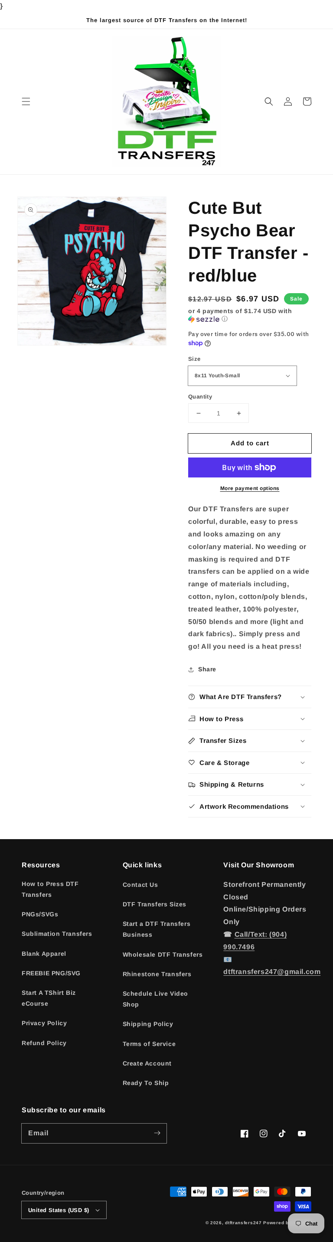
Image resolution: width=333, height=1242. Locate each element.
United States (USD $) (58, 1210)
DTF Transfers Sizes (154, 904)
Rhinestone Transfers (157, 974)
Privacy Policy (44, 1023)
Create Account (147, 1063)
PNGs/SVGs (40, 914)
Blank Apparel (44, 953)
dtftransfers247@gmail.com (271, 971)
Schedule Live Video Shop (155, 999)
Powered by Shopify (287, 1222)
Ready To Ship (146, 1082)
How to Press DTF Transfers (50, 889)
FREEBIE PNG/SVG (51, 973)
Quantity (200, 396)
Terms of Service (149, 1043)
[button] (26, 101)
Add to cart (250, 443)
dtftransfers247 (243, 1222)
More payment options (250, 488)
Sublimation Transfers (57, 933)
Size (194, 359)
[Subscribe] (156, 1133)
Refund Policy (44, 1042)
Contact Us (140, 884)
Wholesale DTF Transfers (163, 954)
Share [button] (207, 669)
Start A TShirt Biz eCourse (49, 998)
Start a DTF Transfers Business (157, 929)
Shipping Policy (148, 1023)
